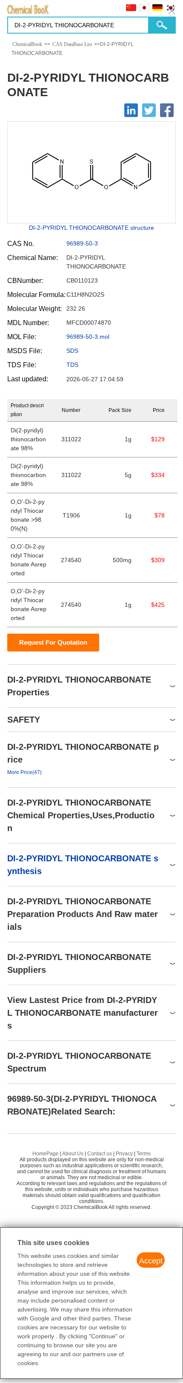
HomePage (45, 1154)
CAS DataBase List (72, 44)
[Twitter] (149, 110)
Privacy (124, 1154)
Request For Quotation (53, 642)
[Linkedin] (131, 110)
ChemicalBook (27, 44)
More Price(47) (24, 772)
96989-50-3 (82, 243)
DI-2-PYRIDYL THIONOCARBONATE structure (91, 227)
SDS (72, 350)
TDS (72, 364)
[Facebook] (167, 110)
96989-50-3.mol (87, 336)
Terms (144, 1154)
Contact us (99, 1154)
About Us (72, 1154)
